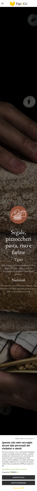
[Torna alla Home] (18, 3)
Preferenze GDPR (18, 488)
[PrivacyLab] (13, 472)
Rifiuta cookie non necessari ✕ (25, 438)
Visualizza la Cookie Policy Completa (14, 469)
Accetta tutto (18, 477)
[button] (2, 3)
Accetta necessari (18, 483)
